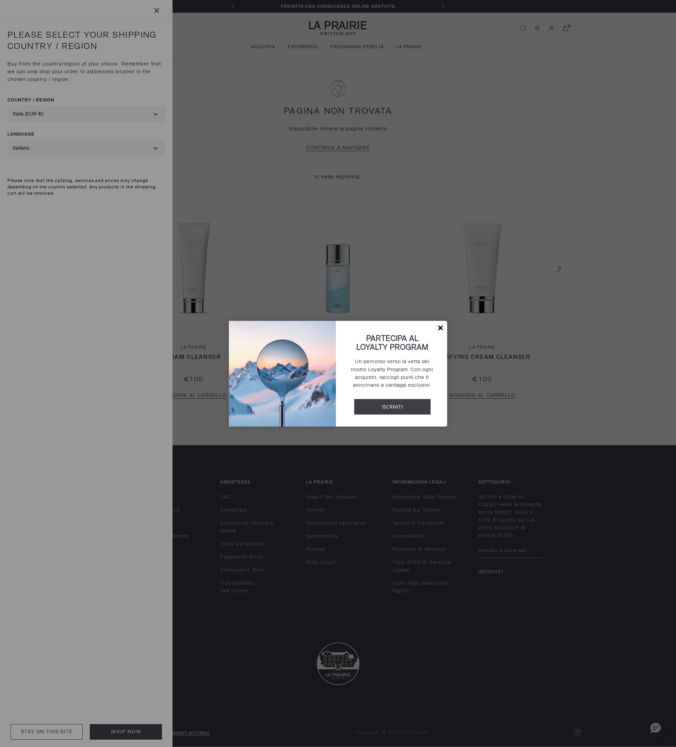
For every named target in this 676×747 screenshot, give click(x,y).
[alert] (338, 374)
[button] (440, 327)
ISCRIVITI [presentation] (392, 406)
